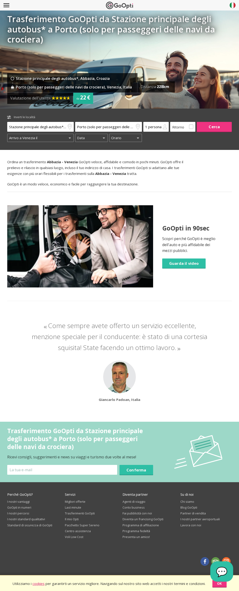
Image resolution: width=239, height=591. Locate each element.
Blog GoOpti (188, 507)
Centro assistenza (78, 531)
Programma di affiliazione (141, 525)
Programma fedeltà (136, 531)
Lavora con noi (190, 525)
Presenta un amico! (136, 537)
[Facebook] (204, 561)
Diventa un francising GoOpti (143, 519)
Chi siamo (187, 501)
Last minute (73, 507)
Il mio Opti (72, 519)
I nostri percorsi (18, 513)
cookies (38, 583)
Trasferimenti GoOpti (80, 513)
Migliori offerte (75, 501)
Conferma (136, 470)
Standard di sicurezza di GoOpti (29, 525)
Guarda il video (184, 263)
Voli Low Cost (74, 537)
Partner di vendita (193, 513)
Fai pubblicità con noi (137, 513)
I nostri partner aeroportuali (200, 519)
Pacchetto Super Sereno (82, 525)
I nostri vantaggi (18, 501)
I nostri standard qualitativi (26, 519)
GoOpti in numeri (19, 507)
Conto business (134, 507)
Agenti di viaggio (134, 501)
